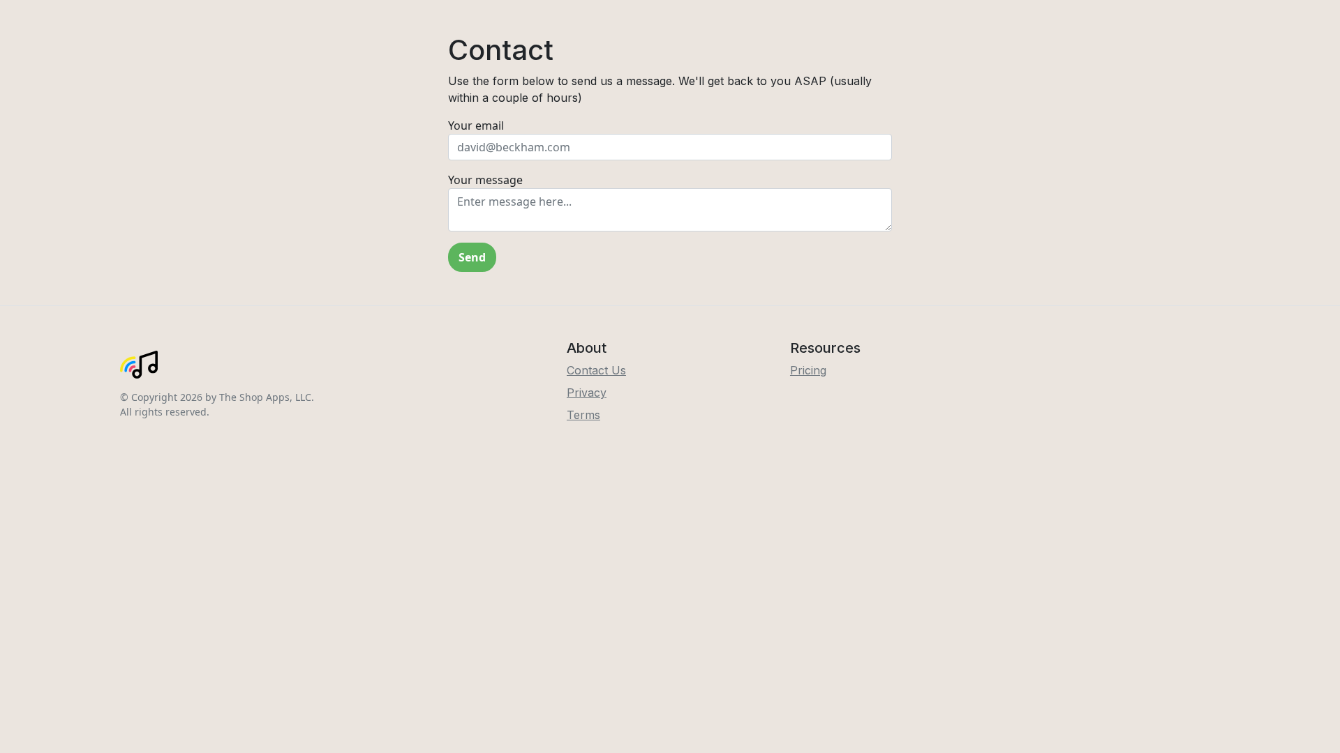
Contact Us (596, 370)
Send (472, 257)
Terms (583, 415)
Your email (476, 125)
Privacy (586, 393)
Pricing (808, 370)
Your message (485, 180)
